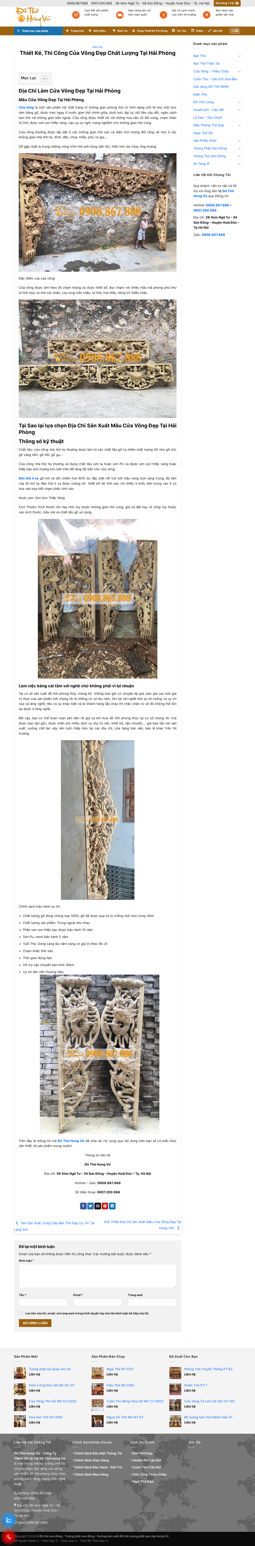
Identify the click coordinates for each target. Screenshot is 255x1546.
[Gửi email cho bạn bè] (97, 1206)
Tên (22, 1295)
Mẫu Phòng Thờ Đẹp (208, 125)
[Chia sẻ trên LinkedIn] (112, 1206)
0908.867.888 (217, 205)
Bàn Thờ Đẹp (142, 1453)
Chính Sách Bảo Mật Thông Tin (98, 1453)
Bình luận (26, 1260)
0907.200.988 (205, 210)
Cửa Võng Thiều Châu (149, 1474)
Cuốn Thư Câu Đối (146, 1467)
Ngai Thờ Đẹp (143, 1481)
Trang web (135, 1295)
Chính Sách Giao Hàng (91, 1460)
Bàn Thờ (199, 56)
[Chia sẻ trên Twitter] (90, 1206)
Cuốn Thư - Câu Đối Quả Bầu (215, 79)
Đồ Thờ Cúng (203, 102)
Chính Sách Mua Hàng (91, 1474)
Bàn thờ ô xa (28, 478)
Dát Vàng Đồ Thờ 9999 (211, 87)
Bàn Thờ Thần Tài (206, 63)
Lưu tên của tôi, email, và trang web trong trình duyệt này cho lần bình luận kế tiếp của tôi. (87, 1313)
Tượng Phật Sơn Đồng (210, 148)
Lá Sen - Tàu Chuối (207, 118)
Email (78, 1295)
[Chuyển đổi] (239, 55)
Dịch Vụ (98, 47)
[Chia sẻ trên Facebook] (83, 1206)
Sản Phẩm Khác (205, 140)
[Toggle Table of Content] (42, 78)
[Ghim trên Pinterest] (105, 1206)
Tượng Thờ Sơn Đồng (209, 156)
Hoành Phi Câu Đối (146, 1460)
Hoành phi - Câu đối (208, 110)
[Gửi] (236, 31)
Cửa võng (26, 107)
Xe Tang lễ (201, 164)
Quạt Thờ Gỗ (203, 133)
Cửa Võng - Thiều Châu (211, 71)
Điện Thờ (200, 94)
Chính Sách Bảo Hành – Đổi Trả (98, 1467)
